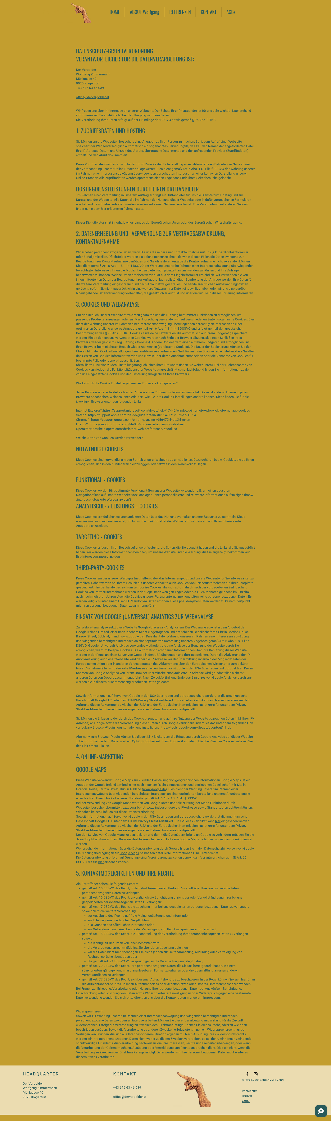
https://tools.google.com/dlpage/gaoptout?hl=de (196, 727)
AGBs (246, 1101)
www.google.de (132, 636)
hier (217, 700)
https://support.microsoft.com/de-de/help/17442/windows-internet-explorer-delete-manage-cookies (176, 410)
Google (248, 848)
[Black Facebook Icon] (247, 1074)
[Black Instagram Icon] (255, 1074)
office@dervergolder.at (92, 97)
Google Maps (129, 853)
